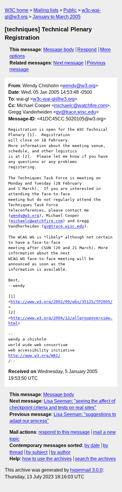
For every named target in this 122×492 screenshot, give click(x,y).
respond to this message (64, 432)
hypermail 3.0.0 (86, 469)
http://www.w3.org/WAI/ (34, 355)
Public (70, 10)
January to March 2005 (57, 16)
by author (60, 452)
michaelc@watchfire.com (80, 105)
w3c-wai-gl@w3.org (54, 98)
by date (92, 445)
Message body (58, 49)
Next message (68, 62)
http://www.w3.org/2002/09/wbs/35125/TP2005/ (62, 301)
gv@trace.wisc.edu (76, 111)
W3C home (16, 10)
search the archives (95, 458)
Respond (87, 49)
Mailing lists (45, 10)
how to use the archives (47, 458)
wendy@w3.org (78, 85)
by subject (36, 452)
